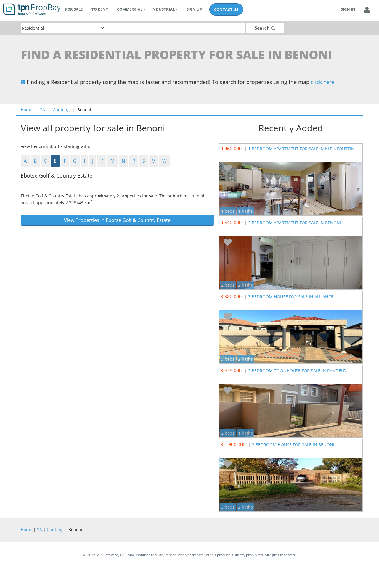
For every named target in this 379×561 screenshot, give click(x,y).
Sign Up (194, 9)
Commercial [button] (129, 9)
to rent (99, 9)
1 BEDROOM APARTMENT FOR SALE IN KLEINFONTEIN (301, 148)
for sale (74, 9)
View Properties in (117, 220)
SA (42, 109)
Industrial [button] (163, 9)
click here (323, 82)
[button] (367, 10)
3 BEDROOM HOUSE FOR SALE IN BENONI (293, 444)
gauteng (61, 109)
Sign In (348, 9)
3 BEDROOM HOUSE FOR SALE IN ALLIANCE (290, 296)
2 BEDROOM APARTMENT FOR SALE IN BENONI (294, 222)
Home (26, 109)
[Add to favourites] (228, 168)
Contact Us (226, 9)
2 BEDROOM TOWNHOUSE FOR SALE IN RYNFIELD (297, 370)
